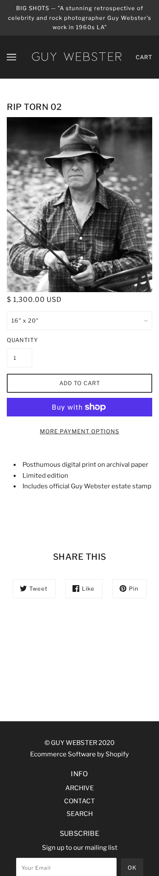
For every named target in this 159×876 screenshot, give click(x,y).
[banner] (76, 56)
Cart (144, 57)
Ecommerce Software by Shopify (79, 754)
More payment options (79, 431)
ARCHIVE (79, 788)
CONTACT (79, 801)
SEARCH (80, 814)
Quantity (19, 340)
